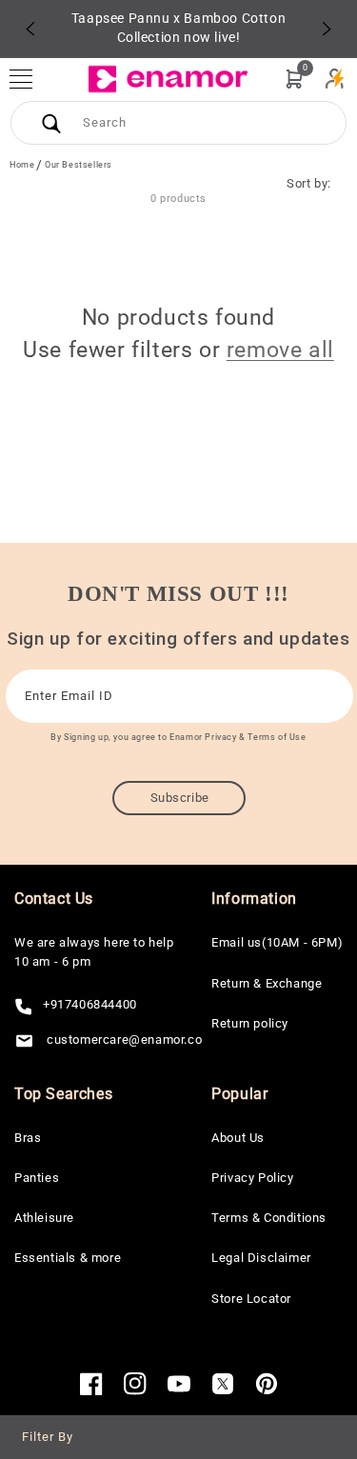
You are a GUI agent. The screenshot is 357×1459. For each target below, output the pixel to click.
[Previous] (30, 29)
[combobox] (178, 123)
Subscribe (179, 797)
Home (22, 165)
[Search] (51, 123)
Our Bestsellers (78, 165)
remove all (280, 350)
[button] (30, 79)
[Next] (326, 29)
